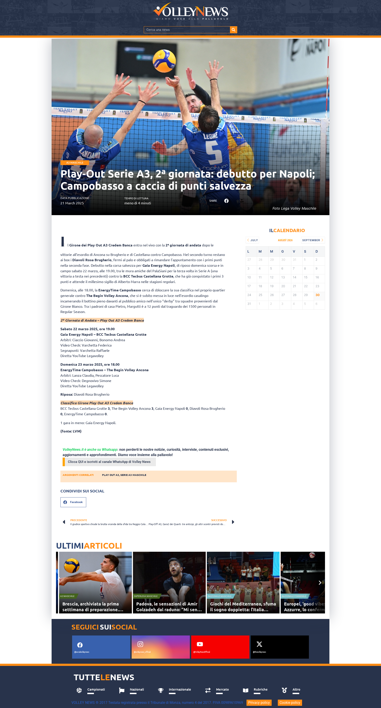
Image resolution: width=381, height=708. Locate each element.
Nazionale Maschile (220, 596)
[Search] (233, 29)
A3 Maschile (74, 162)
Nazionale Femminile (294, 596)
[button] (226, 201)
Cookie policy (290, 703)
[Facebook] (79, 644)
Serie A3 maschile (133, 475)
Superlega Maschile (146, 596)
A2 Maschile (67, 596)
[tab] (92, 691)
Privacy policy (259, 703)
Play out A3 (110, 475)
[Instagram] (140, 644)
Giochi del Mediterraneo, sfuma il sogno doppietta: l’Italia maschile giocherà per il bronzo (243, 609)
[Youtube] (199, 644)
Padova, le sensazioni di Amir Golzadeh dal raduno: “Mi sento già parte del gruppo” (169, 609)
